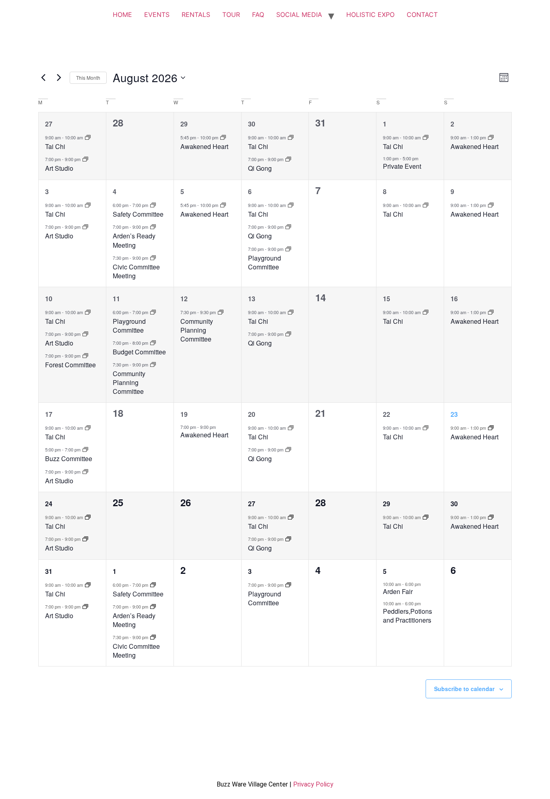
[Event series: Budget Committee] (153, 342)
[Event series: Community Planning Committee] (153, 364)
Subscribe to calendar (464, 689)
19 (184, 414)
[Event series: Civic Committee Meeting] (153, 257)
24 (48, 503)
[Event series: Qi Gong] (288, 159)
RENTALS (196, 14)
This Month (88, 77)
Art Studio (59, 168)
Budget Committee (139, 351)
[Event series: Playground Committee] (288, 248)
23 (454, 414)
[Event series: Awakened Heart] (223, 137)
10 (48, 298)
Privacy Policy (313, 784)
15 (386, 298)
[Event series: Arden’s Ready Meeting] (153, 226)
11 (116, 298)
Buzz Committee (68, 458)
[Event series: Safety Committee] (153, 204)
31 (48, 571)
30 (251, 123)
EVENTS (157, 14)
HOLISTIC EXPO (370, 14)
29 (184, 123)
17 (48, 414)
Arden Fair (398, 591)
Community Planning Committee (129, 382)
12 (184, 298)
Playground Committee (264, 262)
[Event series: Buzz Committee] (85, 449)
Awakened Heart (204, 146)
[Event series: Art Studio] (85, 159)
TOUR (231, 14)
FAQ (258, 14)
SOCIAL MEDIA (299, 14)
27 (48, 123)
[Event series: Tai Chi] (88, 137)
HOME (122, 14)
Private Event (402, 166)
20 (251, 414)
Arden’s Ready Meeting (134, 240)
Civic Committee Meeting (136, 271)
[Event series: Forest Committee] (85, 355)
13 (251, 298)
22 (386, 414)
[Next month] (59, 78)
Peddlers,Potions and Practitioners (407, 615)
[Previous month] (43, 78)
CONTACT (422, 14)
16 (454, 298)
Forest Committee (70, 364)
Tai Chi (55, 146)
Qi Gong (260, 168)
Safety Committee (138, 214)
